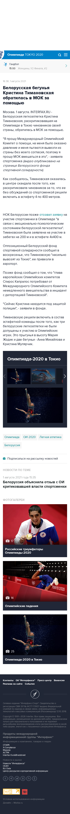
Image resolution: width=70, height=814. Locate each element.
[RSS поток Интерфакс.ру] (28, 778)
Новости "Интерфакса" (14, 763)
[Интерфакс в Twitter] (17, 778)
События (30, 683)
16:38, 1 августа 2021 (14, 81)
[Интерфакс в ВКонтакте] (22, 778)
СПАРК (6, 745)
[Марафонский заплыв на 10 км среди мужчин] (43, 376)
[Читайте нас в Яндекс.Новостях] (5, 778)
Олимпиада (11, 437)
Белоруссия (12, 445)
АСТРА (6, 752)
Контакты (8, 680)
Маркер (6, 750)
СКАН (6, 766)
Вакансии (59, 680)
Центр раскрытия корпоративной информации (25, 771)
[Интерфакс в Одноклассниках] (34, 778)
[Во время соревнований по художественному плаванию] (19, 376)
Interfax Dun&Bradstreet (14, 755)
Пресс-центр (45, 680)
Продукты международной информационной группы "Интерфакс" (28, 735)
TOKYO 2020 (25, 55)
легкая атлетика (50, 437)
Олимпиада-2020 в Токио (33, 359)
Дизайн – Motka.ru (13, 802)
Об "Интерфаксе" (25, 680)
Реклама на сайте (13, 683)
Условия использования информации (24, 799)
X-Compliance (9, 747)
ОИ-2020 (29, 437)
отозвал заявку (51, 215)
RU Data (7, 768)
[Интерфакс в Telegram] (11, 778)
